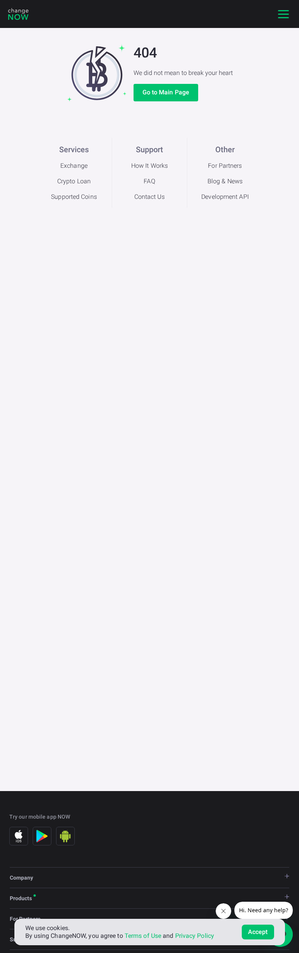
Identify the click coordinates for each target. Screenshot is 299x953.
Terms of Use (143, 935)
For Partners (225, 165)
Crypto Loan (74, 181)
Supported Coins (74, 196)
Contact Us (149, 196)
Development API (225, 196)
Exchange (74, 165)
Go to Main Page (166, 92)
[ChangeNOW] (18, 14)
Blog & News (225, 181)
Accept (258, 932)
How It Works (149, 165)
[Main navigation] (283, 14)
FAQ (149, 181)
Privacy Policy (194, 935)
